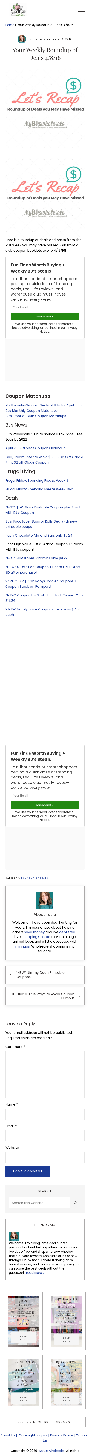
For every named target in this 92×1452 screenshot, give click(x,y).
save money (34, 932)
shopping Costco (35, 937)
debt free (67, 932)
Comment (15, 1046)
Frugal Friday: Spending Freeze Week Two (39, 489)
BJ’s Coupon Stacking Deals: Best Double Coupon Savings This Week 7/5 (66, 1373)
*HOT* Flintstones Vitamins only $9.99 (36, 558)
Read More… (35, 1273)
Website (12, 1147)
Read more (27, 1337)
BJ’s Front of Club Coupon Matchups (35, 416)
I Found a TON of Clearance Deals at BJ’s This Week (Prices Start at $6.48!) (23, 1373)
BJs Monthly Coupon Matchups (31, 410)
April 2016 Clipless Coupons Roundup (35, 448)
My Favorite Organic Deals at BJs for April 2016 (43, 405)
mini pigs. (22, 946)
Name (11, 1104)
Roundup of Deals (34, 877)
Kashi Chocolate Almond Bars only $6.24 (39, 535)
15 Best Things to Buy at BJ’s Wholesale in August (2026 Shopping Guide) (23, 1312)
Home (9, 25)
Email (11, 1126)
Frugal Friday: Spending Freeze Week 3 (36, 480)
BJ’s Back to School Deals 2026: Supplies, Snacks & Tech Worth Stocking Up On (66, 1312)
